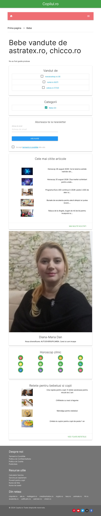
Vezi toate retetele (77, 437)
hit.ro (86, 496)
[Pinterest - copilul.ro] (74, 510)
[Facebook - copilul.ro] (91, 510)
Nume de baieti (15, 485)
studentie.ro (13, 499)
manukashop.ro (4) (52, 76)
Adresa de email (17, 126)
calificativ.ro (26, 499)
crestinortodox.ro (46, 496)
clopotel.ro (13, 496)
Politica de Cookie (16, 461)
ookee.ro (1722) (52, 88)
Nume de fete (14, 483)
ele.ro (22, 496)
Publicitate (13, 464)
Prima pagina (14, 28)
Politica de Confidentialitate (20, 459)
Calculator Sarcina (16, 475)
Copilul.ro (50, 4)
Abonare (35, 138)
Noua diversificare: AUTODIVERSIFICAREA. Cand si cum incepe (50, 341)
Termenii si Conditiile (17, 456)
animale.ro (77, 496)
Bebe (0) (52, 108)
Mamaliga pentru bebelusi (67, 411)
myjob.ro (59, 496)
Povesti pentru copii (17, 480)
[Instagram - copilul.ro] (87, 510)
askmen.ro (37, 499)
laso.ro (68, 496)
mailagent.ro (32, 496)
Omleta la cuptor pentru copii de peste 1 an (67, 421)
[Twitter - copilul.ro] (83, 510)
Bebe (29, 28)
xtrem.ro (47, 499)
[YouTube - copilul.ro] (78, 510)
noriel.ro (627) (52, 82)
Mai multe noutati (77, 226)
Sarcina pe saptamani (17, 478)
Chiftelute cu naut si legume (67, 400)
